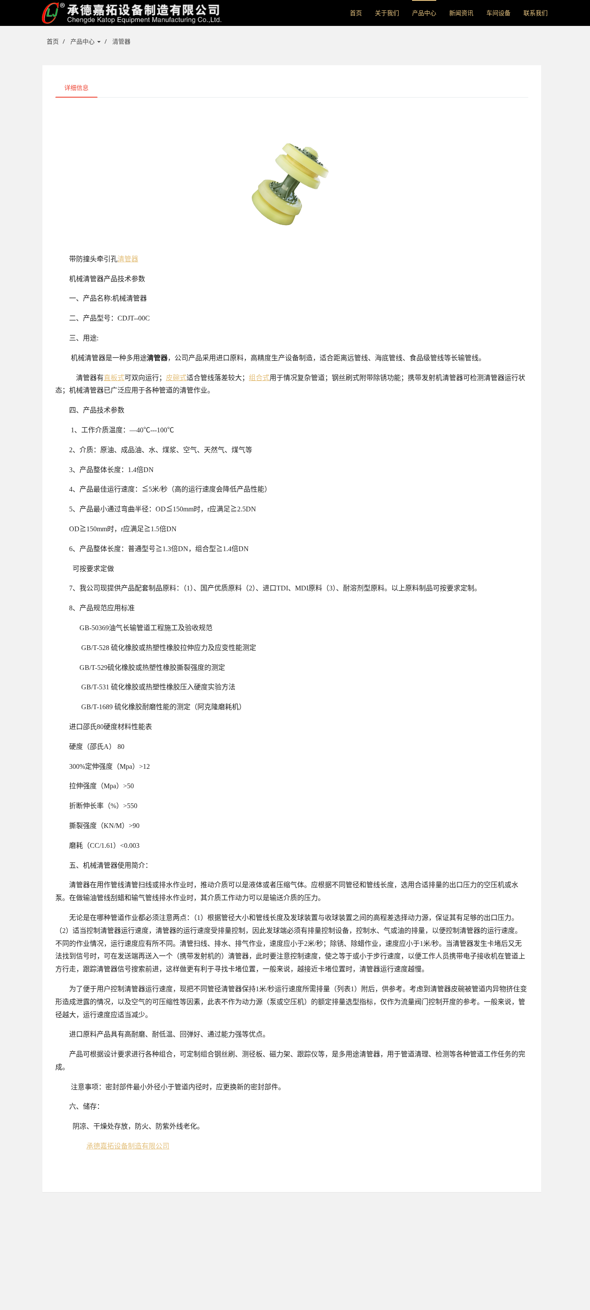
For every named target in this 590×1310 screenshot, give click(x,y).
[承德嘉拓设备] (132, 13)
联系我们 (535, 13)
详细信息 (76, 87)
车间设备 (498, 13)
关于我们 (387, 13)
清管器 (121, 41)
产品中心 (424, 13)
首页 (356, 13)
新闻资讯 (461, 13)
